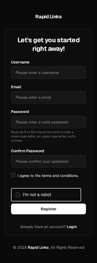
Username (20, 62)
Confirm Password (27, 150)
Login (72, 226)
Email (16, 86)
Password (20, 111)
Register (49, 209)
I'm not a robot (37, 194)
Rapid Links (38, 247)
